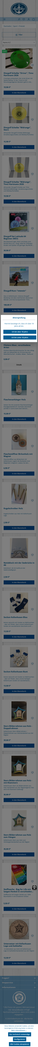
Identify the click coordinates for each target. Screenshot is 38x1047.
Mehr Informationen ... (19, 1030)
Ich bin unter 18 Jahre (20, 337)
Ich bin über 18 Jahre (20, 332)
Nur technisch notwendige (19, 1034)
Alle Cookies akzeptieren (19, 1044)
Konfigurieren (19, 1039)
